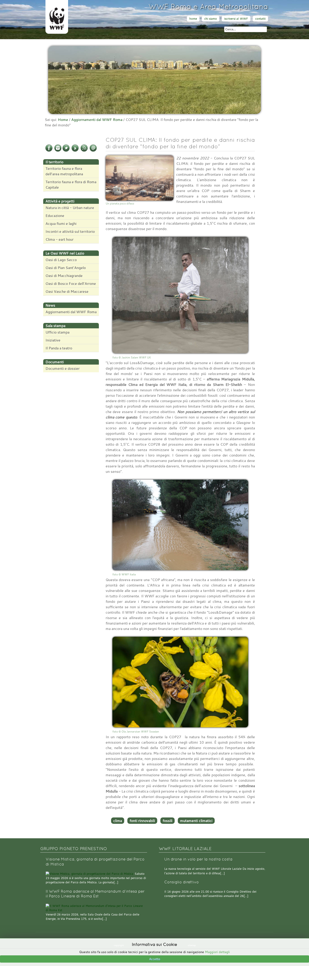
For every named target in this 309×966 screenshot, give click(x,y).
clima (117, 820)
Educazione (54, 215)
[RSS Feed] (84, 150)
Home (63, 119)
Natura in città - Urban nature (69, 207)
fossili (167, 820)
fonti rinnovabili (142, 820)
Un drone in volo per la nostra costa (198, 859)
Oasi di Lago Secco (61, 259)
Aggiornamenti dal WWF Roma (96, 119)
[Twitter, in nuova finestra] (66, 150)
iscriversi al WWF (236, 19)
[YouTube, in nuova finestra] (75, 150)
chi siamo (210, 19)
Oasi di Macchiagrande (64, 275)
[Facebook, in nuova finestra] (49, 150)
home (193, 19)
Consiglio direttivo (181, 882)
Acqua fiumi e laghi (60, 223)
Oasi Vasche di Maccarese (66, 291)
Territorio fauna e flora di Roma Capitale (70, 184)
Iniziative (52, 340)
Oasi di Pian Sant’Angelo (65, 267)
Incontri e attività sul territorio (70, 231)
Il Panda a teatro (58, 348)
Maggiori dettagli (217, 952)
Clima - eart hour (59, 239)
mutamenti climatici (196, 820)
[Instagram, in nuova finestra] (58, 150)
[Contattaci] (93, 150)
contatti (260, 19)
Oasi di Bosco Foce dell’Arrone (70, 283)
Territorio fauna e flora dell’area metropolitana (64, 171)
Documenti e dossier (62, 368)
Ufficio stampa (57, 332)
